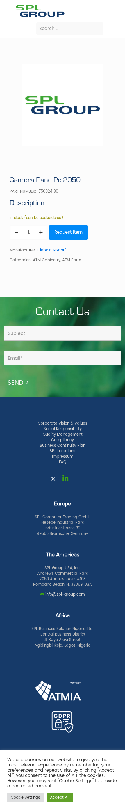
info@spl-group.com (65, 595)
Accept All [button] (59, 798)
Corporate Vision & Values (62, 423)
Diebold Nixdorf (52, 250)
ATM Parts (71, 260)
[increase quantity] (41, 232)
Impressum (62, 457)
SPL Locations (62, 451)
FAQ (62, 462)
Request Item (68, 232)
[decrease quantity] (16, 232)
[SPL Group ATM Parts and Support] (40, 16)
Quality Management (63, 435)
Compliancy (62, 440)
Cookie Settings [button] (25, 798)
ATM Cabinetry (46, 260)
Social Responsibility (63, 429)
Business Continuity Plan (62, 446)
